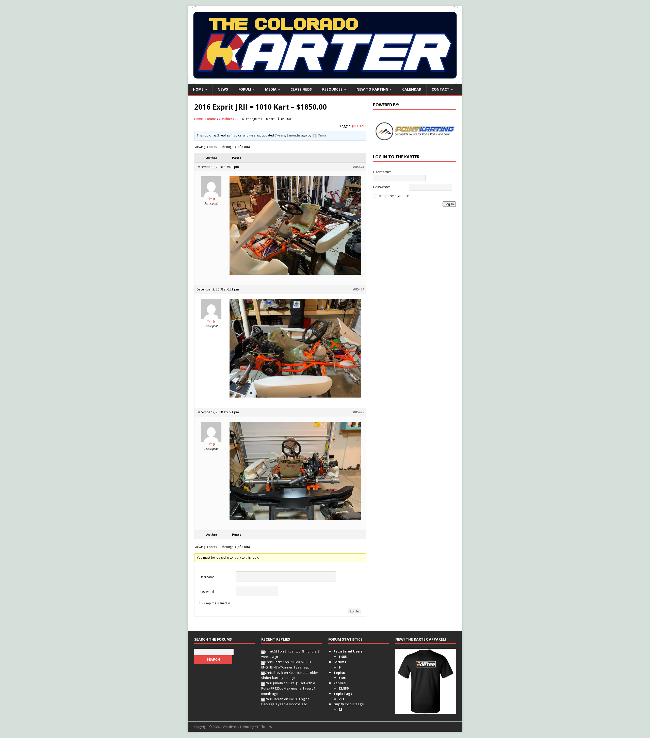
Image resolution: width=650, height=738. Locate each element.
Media (271, 89)
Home (198, 89)
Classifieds (301, 89)
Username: (207, 577)
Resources (332, 89)
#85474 (358, 289)
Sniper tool (293, 651)
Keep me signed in (217, 603)
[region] (414, 131)
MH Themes (263, 727)
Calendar (411, 89)
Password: (207, 592)
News (223, 89)
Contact (440, 89)
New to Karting (372, 89)
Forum (244, 89)
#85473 (358, 167)
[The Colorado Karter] (325, 81)
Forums (210, 119)
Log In (354, 611)
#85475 (358, 412)
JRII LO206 (359, 126)
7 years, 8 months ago (291, 135)
